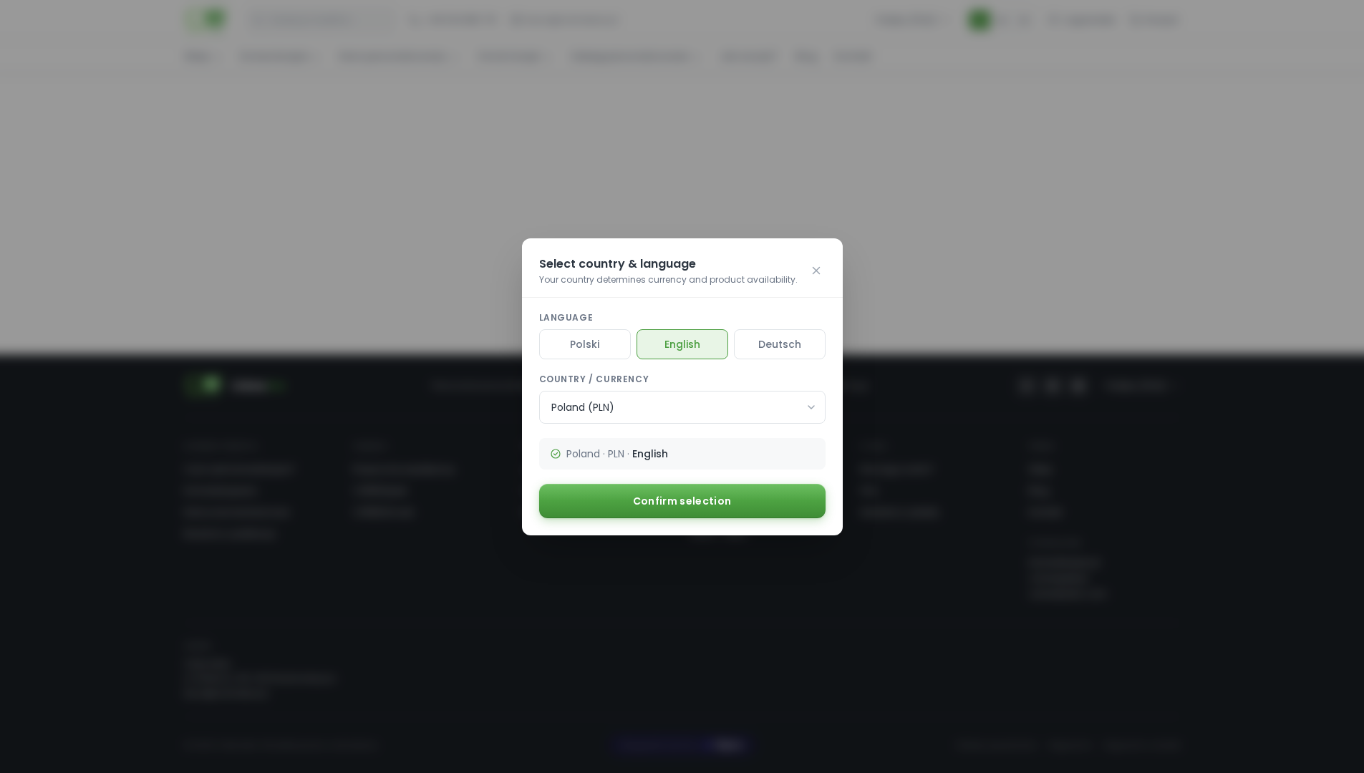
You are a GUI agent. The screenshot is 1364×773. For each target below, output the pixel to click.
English (682, 344)
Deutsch (779, 344)
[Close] (816, 270)
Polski (584, 344)
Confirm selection (682, 501)
